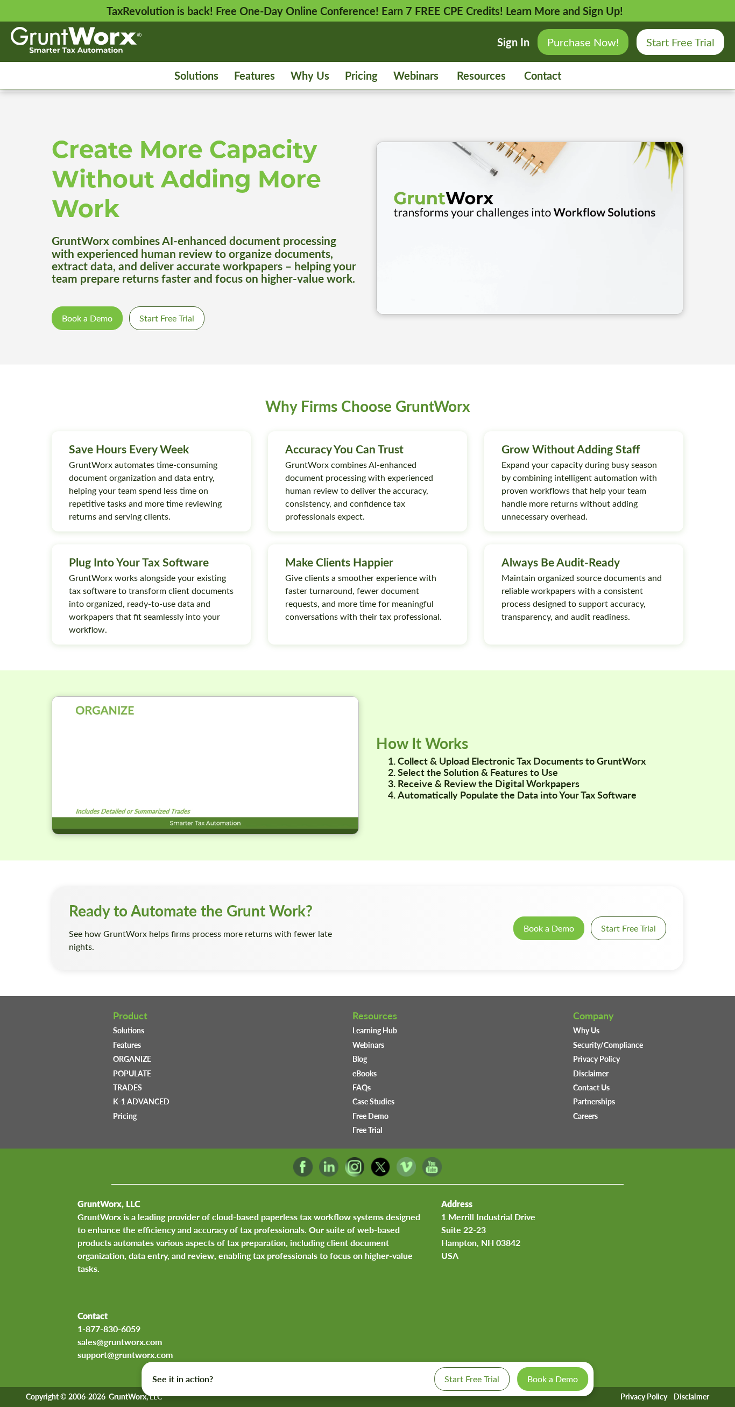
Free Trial (367, 1129)
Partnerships (594, 1101)
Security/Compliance (608, 1044)
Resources (481, 75)
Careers (585, 1115)
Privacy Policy (596, 1058)
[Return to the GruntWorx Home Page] (76, 48)
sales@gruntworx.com (119, 1341)
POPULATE (132, 1073)
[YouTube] (432, 1173)
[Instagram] (354, 1173)
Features (254, 75)
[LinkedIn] (328, 1173)
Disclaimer (591, 1073)
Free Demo (370, 1115)
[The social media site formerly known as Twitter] (380, 1173)
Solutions (196, 75)
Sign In (513, 42)
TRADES (127, 1087)
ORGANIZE (132, 1058)
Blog (359, 1058)
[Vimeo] (406, 1173)
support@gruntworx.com (125, 1354)
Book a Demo (87, 318)
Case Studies (373, 1101)
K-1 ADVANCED (141, 1101)
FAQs (361, 1087)
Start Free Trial (680, 41)
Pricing (361, 75)
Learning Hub (374, 1030)
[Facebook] (303, 1173)
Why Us (310, 75)
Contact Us (591, 1087)
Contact (542, 75)
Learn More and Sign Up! (564, 10)
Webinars (416, 75)
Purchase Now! (583, 41)
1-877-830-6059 (108, 1328)
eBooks (364, 1073)
